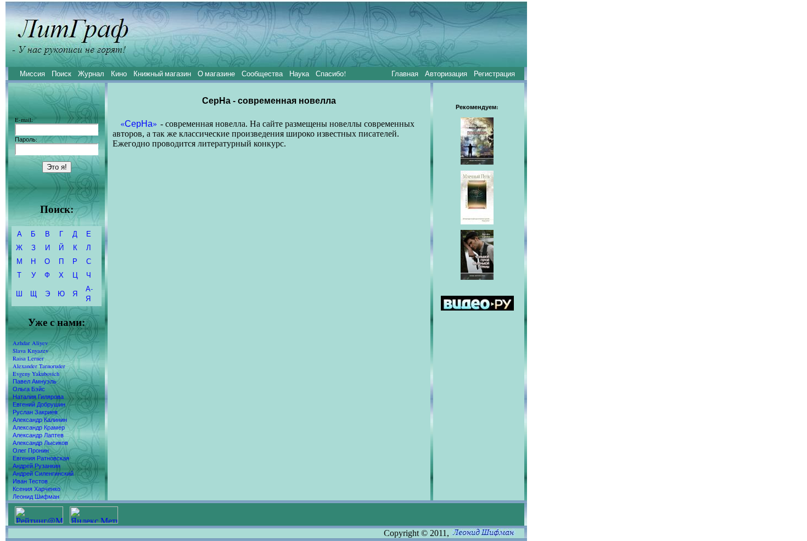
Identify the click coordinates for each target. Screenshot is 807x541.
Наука (299, 73)
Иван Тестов (30, 481)
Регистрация (494, 73)
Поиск (61, 73)
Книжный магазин (162, 73)
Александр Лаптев (38, 435)
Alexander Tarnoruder (39, 366)
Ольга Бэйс (29, 389)
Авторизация (446, 73)
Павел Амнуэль (35, 381)
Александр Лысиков (40, 443)
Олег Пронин (31, 450)
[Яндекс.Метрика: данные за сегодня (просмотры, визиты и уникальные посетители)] (94, 514)
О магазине (216, 73)
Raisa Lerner (28, 358)
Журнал (91, 73)
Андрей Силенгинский (43, 473)
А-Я (89, 293)
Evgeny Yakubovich (36, 373)
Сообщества (262, 73)
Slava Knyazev (30, 350)
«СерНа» (138, 123)
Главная (404, 73)
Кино (119, 73)
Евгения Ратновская (41, 458)
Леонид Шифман (36, 496)
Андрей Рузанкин (36, 466)
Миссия (32, 73)
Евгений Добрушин (39, 404)
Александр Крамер (39, 427)
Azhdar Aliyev (30, 343)
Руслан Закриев (35, 412)
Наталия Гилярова (38, 397)
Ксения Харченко (36, 489)
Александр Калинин (40, 420)
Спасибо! (331, 73)
